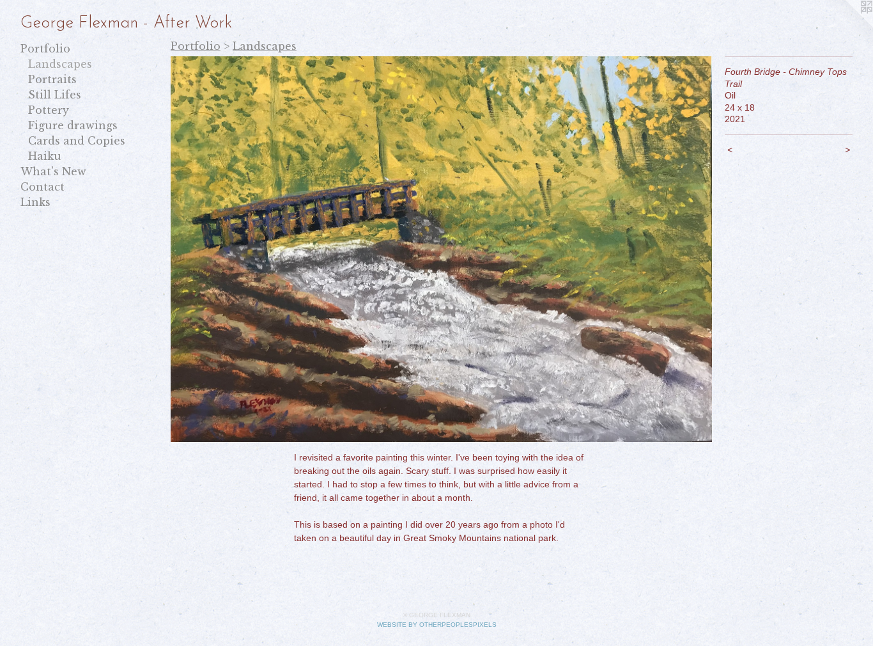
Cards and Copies (76, 140)
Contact (42, 186)
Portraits (52, 79)
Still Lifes (54, 94)
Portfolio (45, 48)
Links (35, 202)
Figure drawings (73, 125)
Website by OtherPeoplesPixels (437, 624)
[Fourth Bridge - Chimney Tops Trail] (441, 249)
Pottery (48, 110)
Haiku (44, 156)
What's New (53, 171)
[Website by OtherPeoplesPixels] (847, 25)
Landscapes (60, 64)
